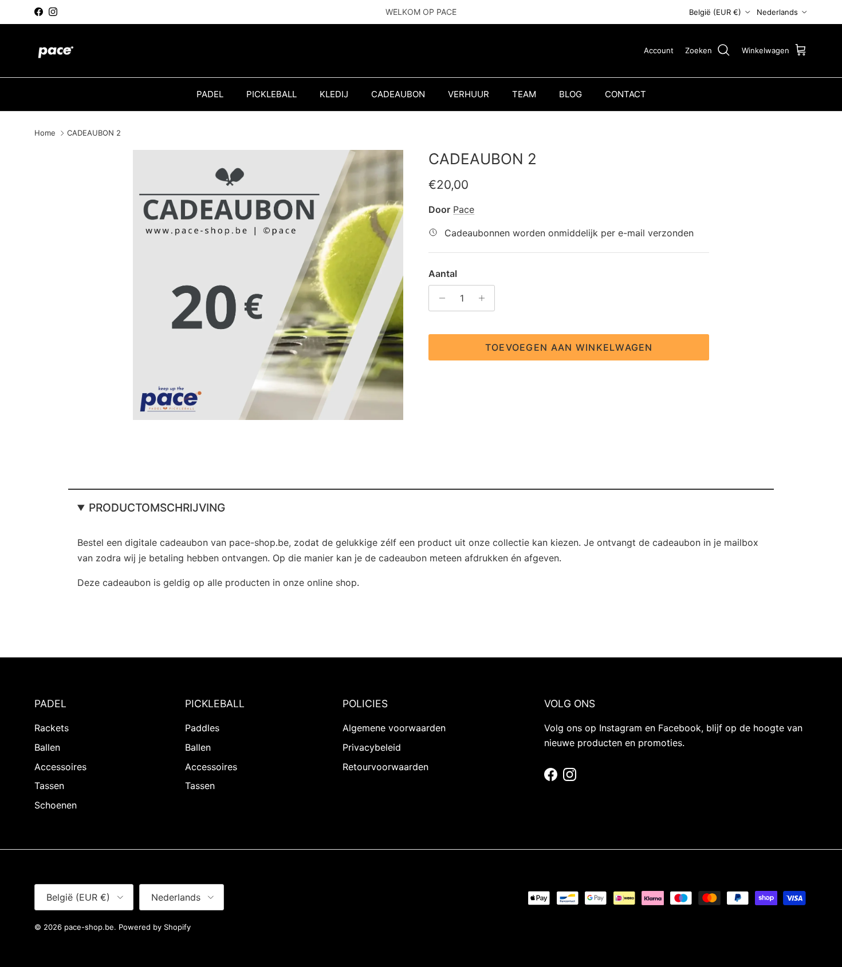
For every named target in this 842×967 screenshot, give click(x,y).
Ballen (47, 747)
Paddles (202, 728)
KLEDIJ (334, 94)
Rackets (51, 728)
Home (45, 132)
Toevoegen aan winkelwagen (569, 347)
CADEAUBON (398, 94)
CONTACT (625, 94)
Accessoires (60, 766)
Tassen (49, 785)
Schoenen (55, 805)
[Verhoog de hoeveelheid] (484, 298)
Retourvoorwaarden (385, 766)
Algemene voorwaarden (394, 728)
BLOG (570, 94)
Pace (463, 209)
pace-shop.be (89, 927)
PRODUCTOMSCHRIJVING (157, 507)
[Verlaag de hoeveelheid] (439, 298)
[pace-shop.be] (55, 50)
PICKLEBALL (271, 94)
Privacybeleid (372, 747)
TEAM (524, 94)
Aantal (442, 273)
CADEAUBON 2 (94, 132)
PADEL (209, 94)
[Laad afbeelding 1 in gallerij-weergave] (268, 285)
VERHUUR (468, 94)
